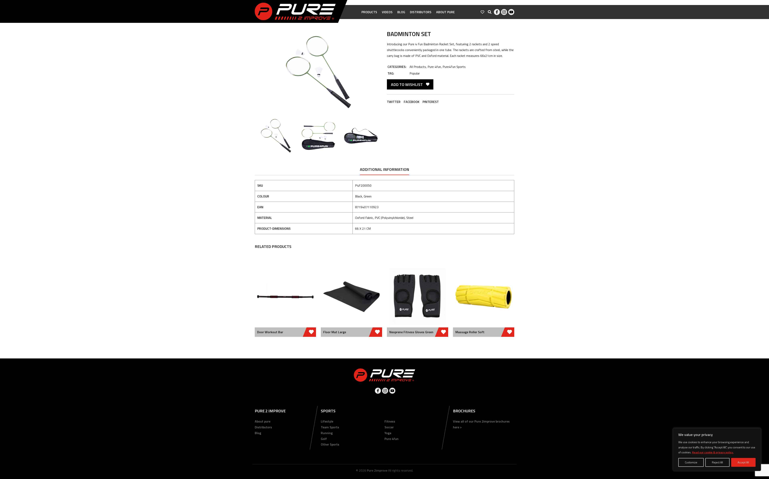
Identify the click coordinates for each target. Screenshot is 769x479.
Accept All (743, 462)
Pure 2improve (377, 470)
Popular (415, 73)
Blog (401, 12)
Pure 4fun (434, 66)
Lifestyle (327, 421)
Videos (387, 12)
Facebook (497, 12)
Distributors (420, 12)
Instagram (504, 12)
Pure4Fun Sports (454, 66)
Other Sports (330, 444)
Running (327, 433)
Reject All (717, 462)
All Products (418, 66)
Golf (324, 438)
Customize (691, 462)
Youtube (511, 12)
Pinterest (431, 101)
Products (369, 12)
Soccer (389, 427)
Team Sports (330, 427)
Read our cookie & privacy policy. (713, 452)
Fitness (389, 421)
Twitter (394, 101)
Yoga (387, 433)
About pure (445, 12)
